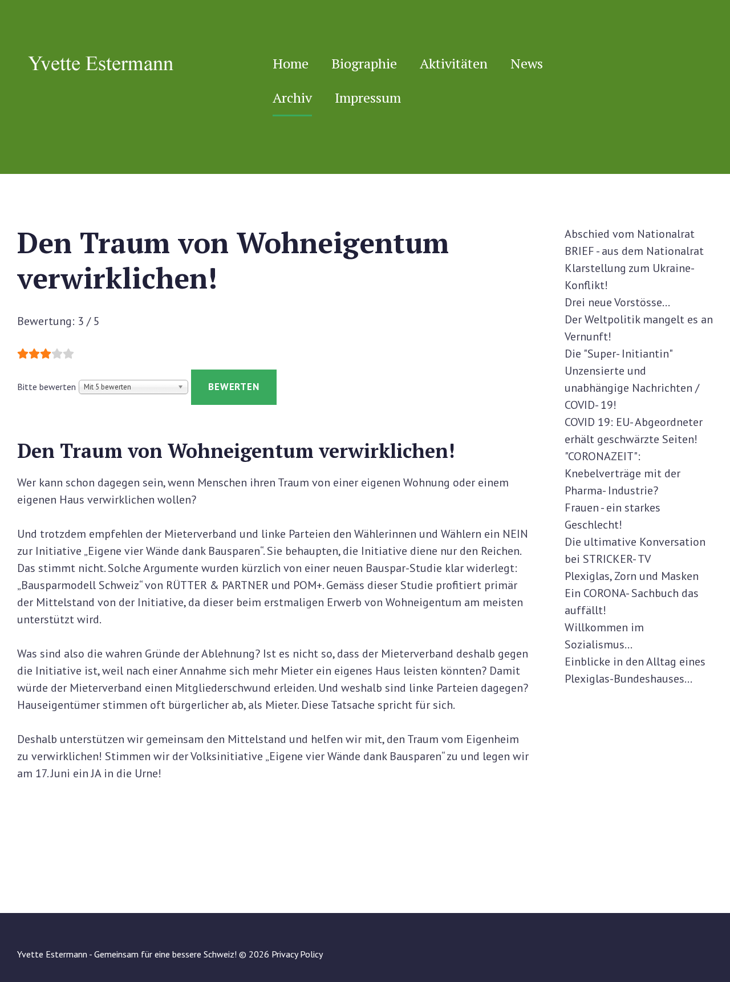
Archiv (292, 97)
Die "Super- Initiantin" (619, 353)
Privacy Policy (297, 954)
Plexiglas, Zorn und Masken (632, 576)
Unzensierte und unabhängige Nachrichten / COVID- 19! (632, 387)
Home (291, 63)
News (526, 63)
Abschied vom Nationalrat (630, 233)
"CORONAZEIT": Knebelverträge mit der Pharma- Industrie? (622, 473)
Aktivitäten (454, 63)
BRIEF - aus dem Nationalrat (634, 251)
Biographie (364, 63)
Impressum (368, 97)
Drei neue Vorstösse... (617, 302)
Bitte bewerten (46, 386)
